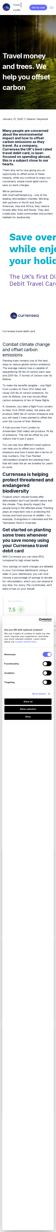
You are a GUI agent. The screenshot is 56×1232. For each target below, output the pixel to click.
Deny (28, 716)
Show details (39, 693)
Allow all (28, 701)
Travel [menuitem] (16, 5)
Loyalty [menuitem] (16, 10)
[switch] (47, 663)
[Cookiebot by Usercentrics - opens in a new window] (38, 620)
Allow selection (28, 709)
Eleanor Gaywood (37, 119)
